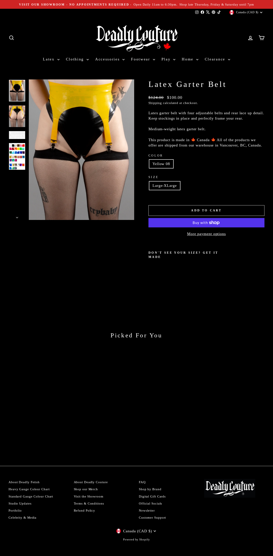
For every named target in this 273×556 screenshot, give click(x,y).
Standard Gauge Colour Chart (31, 496)
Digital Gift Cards (152, 496)
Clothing (76, 59)
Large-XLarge (164, 185)
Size (153, 177)
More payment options (206, 234)
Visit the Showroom (88, 496)
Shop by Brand (150, 489)
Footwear (141, 59)
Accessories (108, 59)
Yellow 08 (161, 164)
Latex (49, 59)
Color (155, 155)
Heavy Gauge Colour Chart (29, 489)
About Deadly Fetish (24, 482)
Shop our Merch (86, 489)
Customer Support (152, 517)
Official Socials (150, 503)
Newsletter (147, 510)
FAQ (142, 482)
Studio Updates (20, 503)
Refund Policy (84, 510)
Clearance (216, 59)
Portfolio (15, 510)
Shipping (155, 103)
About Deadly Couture (91, 482)
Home (188, 59)
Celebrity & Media (22, 517)
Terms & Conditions (89, 503)
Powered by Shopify (136, 539)
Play (166, 59)
